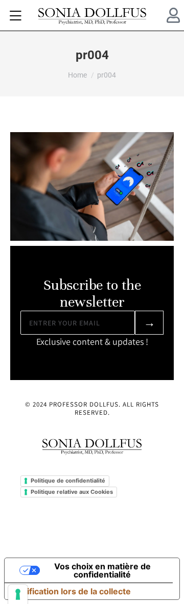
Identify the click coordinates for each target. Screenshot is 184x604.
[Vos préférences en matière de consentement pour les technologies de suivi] (18, 594)
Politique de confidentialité (68, 480)
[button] (15, 15)
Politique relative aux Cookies (72, 491)
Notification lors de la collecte (72, 591)
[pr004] (92, 186)
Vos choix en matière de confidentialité (102, 570)
